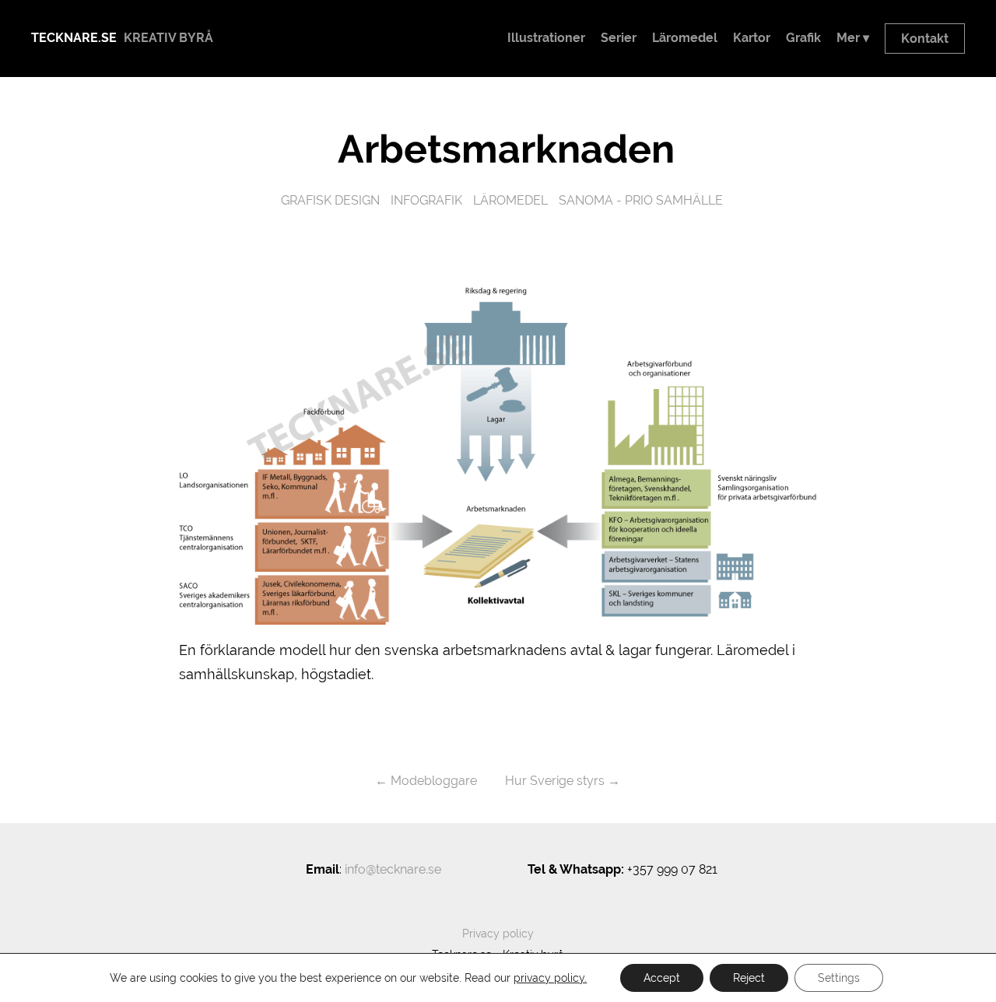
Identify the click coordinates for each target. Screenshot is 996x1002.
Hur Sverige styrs (555, 780)
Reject (749, 978)
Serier (619, 37)
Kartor (751, 37)
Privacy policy (498, 933)
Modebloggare (434, 780)
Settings (839, 978)
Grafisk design (330, 200)
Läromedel (684, 37)
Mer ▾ (852, 37)
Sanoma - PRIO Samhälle (641, 200)
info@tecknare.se (393, 869)
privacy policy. (550, 978)
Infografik (426, 200)
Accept (662, 978)
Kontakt (925, 38)
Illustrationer (546, 37)
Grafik (803, 37)
